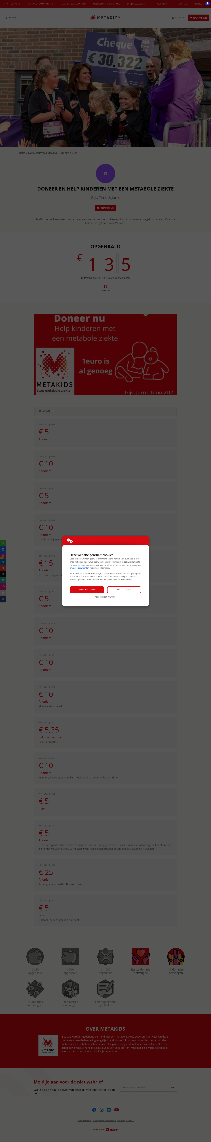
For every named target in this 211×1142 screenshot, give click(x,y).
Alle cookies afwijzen (105, 597)
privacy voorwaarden (79, 567)
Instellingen (124, 589)
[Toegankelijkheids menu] (207, 3)
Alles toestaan (87, 589)
